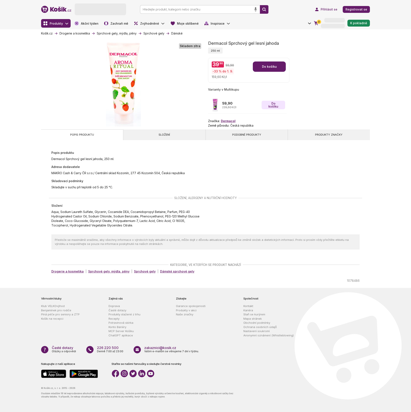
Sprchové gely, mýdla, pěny (109, 271)
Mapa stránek (252, 318)
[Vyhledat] (264, 9)
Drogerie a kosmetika (67, 271)
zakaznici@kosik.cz (160, 347)
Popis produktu (82, 134)
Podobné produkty (246, 134)
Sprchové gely (145, 271)
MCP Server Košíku (121, 331)
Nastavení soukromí (256, 331)
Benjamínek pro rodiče (56, 310)
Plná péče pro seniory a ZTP (60, 314)
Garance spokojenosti (191, 306)
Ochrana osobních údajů (260, 327)
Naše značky (184, 314)
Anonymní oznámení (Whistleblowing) (268, 335)
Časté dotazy (117, 310)
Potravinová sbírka (121, 322)
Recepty (114, 318)
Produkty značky (328, 134)
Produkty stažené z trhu (124, 314)
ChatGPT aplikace (121, 335)
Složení (164, 134)
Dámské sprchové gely (177, 271)
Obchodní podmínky (256, 322)
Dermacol (228, 121)
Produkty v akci (186, 310)
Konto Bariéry (117, 327)
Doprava (114, 306)
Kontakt (248, 306)
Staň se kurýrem (254, 314)
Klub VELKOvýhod (53, 306)
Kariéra (248, 310)
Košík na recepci (52, 318)
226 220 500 (108, 347)
